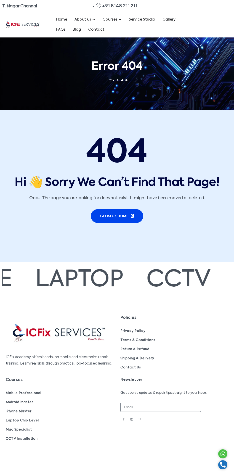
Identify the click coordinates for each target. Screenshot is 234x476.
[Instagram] (131, 419)
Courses (110, 19)
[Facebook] (123, 419)
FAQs (60, 30)
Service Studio (142, 19)
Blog (77, 30)
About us (82, 19)
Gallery (169, 19)
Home (61, 19)
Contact (96, 30)
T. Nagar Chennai (19, 6)
